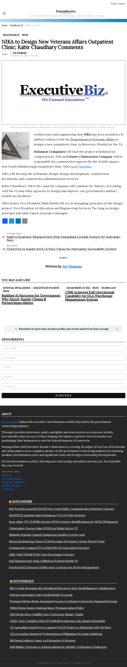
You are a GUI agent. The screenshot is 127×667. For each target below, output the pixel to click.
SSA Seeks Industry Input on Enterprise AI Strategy (43, 640)
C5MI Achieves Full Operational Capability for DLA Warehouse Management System (89, 295)
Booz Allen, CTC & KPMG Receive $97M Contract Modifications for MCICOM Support (63, 521)
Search (117, 329)
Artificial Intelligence (17, 287)
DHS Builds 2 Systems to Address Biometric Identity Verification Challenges (58, 646)
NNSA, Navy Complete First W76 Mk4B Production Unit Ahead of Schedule (57, 621)
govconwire (22, 501)
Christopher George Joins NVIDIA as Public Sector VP (43, 528)
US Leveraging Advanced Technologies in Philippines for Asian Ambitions (56, 633)
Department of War (78, 287)
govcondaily (23, 581)
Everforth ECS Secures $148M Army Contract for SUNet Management (54, 567)
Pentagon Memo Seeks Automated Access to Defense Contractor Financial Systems (63, 601)
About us (6, 474)
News (6, 291)
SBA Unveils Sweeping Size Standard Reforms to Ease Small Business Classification (62, 588)
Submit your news (11, 485)
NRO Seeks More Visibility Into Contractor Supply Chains (46, 614)
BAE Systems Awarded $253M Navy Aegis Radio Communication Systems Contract (61, 508)
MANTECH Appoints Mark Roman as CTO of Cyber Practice (47, 515)
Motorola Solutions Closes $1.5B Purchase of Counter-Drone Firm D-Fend (57, 541)
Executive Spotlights (46, 287)
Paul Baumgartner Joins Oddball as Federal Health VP (43, 560)
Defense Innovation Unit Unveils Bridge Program (41, 594)
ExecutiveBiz (10, 421)
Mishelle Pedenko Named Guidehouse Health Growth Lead (47, 534)
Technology (108, 287)
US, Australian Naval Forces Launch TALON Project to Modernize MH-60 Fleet (60, 627)
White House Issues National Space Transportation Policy (47, 607)
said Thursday (81, 166)
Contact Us (8, 488)
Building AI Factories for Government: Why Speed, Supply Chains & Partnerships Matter (31, 299)
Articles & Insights (12, 478)
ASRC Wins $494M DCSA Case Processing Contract (41, 554)
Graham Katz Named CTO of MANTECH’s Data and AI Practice (49, 547)
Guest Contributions (13, 481)
